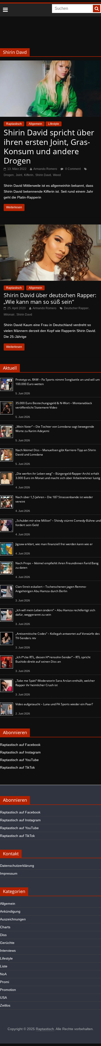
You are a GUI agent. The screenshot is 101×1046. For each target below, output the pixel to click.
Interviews (8, 950)
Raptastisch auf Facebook (20, 745)
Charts (5, 927)
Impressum (8, 873)
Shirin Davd (43, 175)
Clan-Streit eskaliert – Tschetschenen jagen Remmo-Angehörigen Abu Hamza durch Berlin (51, 589)
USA (3, 997)
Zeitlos (5, 1005)
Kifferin (28, 175)
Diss (3, 935)
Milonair (9, 314)
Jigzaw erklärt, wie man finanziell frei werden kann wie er (54, 544)
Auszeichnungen (13, 919)
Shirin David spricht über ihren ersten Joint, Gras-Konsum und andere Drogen (49, 146)
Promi (4, 982)
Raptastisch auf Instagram (20, 752)
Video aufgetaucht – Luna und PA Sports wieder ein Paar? (54, 704)
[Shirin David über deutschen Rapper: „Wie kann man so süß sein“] (50, 227)
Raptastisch (14, 124)
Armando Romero (45, 169)
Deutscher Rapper (76, 308)
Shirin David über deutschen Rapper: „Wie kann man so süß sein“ (50, 298)
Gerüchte (7, 943)
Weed (57, 175)
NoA (3, 974)
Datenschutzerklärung (17, 866)
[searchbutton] (96, 8)
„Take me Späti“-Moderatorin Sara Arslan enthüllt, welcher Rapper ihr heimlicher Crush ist (55, 683)
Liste (3, 966)
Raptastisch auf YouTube (19, 760)
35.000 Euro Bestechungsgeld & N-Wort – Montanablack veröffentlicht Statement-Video (53, 405)
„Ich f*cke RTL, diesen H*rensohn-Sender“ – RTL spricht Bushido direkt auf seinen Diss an (52, 659)
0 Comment (72, 169)
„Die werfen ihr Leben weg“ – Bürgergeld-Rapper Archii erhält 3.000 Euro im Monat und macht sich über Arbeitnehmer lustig (57, 475)
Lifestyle (53, 124)
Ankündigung (10, 911)
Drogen (9, 175)
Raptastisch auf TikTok (17, 767)
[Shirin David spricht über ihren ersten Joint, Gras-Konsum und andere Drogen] (50, 63)
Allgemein (35, 124)
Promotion (8, 990)
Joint (19, 175)
